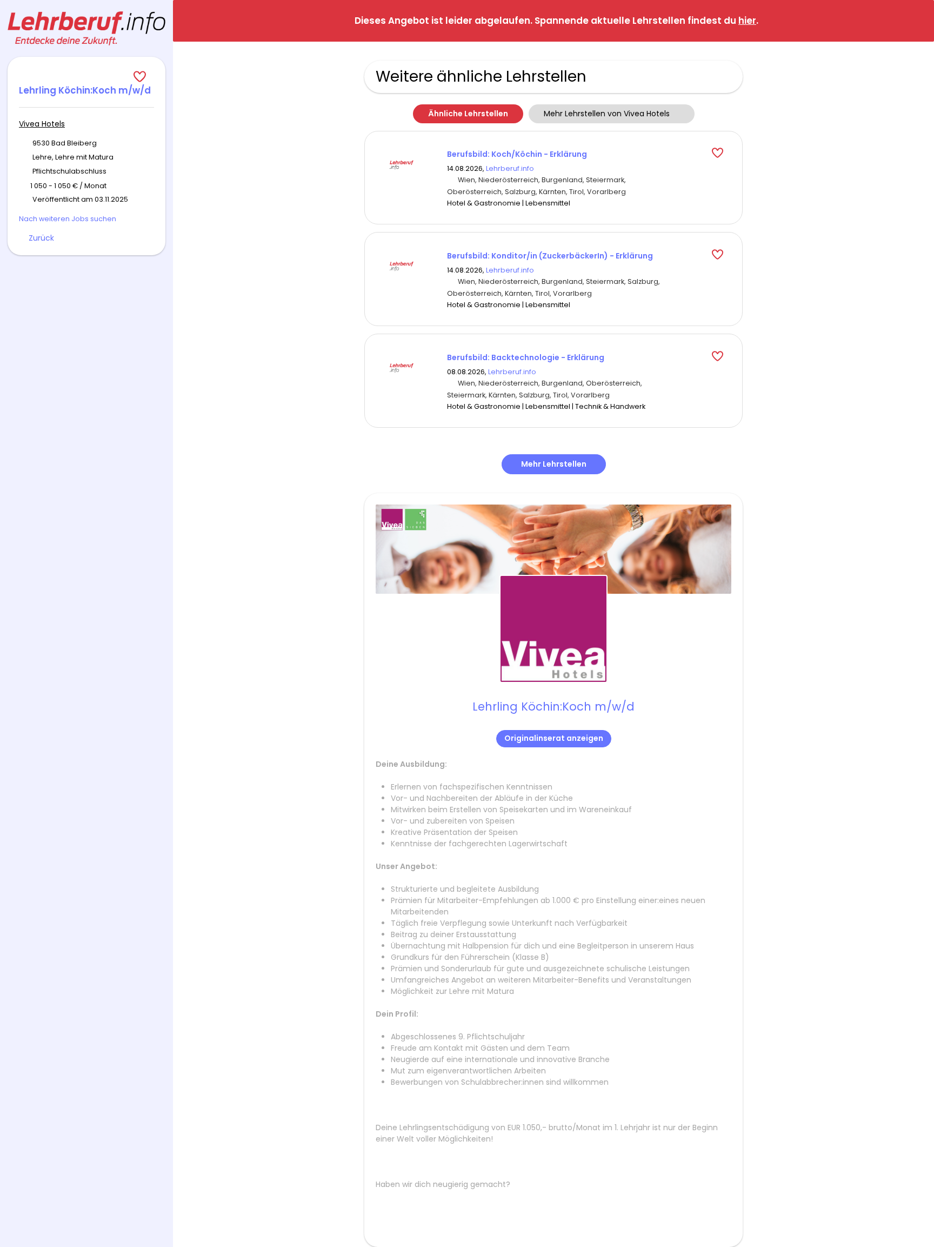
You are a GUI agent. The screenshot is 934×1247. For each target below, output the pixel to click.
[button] (917, 20)
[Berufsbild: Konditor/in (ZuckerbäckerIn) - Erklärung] (401, 265)
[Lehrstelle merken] (86, 76)
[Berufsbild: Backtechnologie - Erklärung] (401, 367)
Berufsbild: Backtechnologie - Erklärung (525, 357)
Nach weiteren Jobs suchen (67, 218)
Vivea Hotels (42, 123)
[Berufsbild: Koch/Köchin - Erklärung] (401, 163)
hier (747, 20)
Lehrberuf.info (510, 168)
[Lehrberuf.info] (86, 28)
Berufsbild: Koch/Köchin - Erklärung (517, 154)
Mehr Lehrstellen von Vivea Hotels (607, 113)
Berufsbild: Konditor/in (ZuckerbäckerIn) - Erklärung (550, 255)
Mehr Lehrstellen (553, 464)
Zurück (41, 238)
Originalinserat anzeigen (553, 738)
